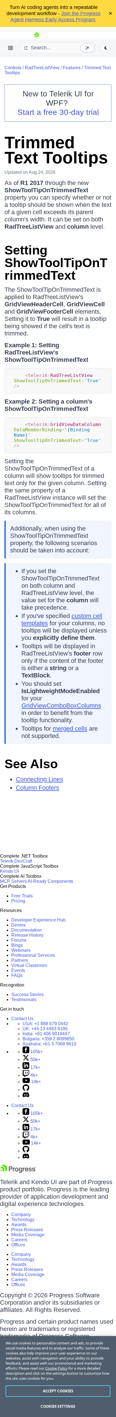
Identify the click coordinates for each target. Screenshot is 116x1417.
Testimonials (23, 999)
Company (21, 1214)
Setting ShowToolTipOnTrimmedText (56, 263)
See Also (31, 764)
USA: (45, 1023)
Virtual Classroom (29, 965)
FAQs (17, 975)
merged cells (70, 728)
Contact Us (22, 1018)
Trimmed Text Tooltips (56, 150)
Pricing (18, 901)
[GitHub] (26, 1089)
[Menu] (11, 48)
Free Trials (22, 895)
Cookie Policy (56, 1368)
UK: (45, 1028)
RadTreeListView (42, 67)
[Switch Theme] (105, 47)
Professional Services (33, 955)
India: (46, 1033)
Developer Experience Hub (38, 920)
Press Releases (27, 1229)
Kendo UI (9, 871)
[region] (58, 1376)
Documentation (26, 930)
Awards (18, 1224)
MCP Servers (13, 881)
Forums (18, 940)
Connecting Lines (39, 779)
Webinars (20, 950)
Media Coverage (27, 1234)
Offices (18, 1244)
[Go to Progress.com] (18, 1171)
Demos (18, 925)
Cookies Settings (58, 1406)
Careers (19, 1239)
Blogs (17, 945)
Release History (27, 935)
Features (72, 67)
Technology (22, 1219)
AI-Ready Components (50, 881)
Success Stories (27, 994)
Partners (19, 960)
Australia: (49, 1043)
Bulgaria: (48, 1038)
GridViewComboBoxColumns (61, 705)
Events (18, 970)
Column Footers (37, 787)
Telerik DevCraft (16, 861)
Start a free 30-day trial (58, 112)
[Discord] (26, 1096)
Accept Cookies (58, 1390)
